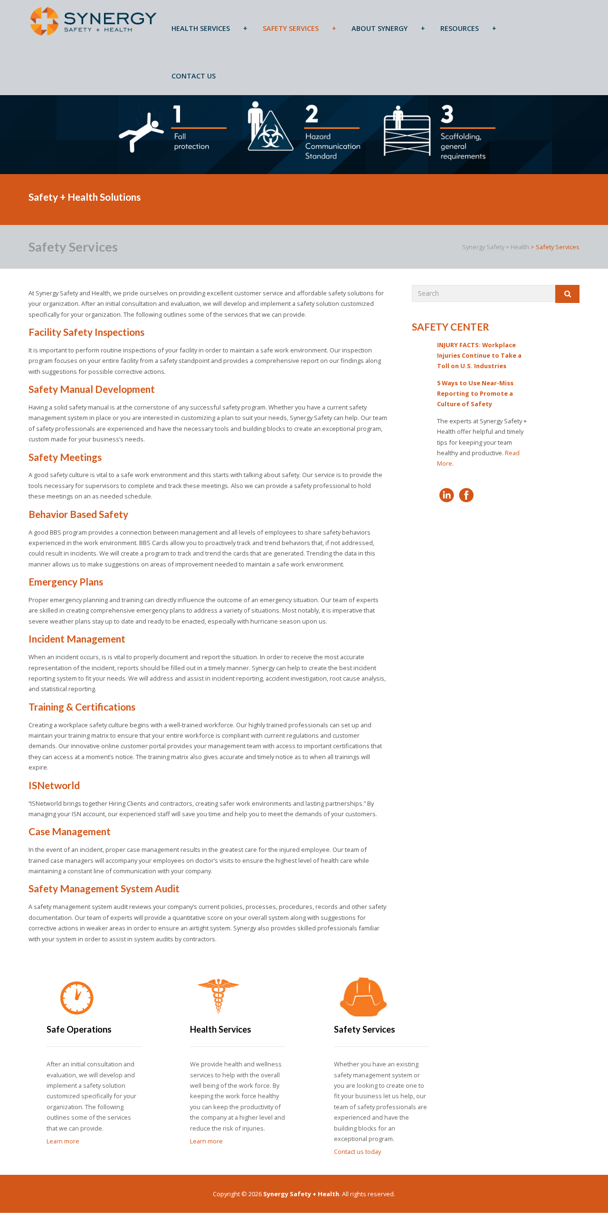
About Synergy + (388, 28)
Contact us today (357, 1151)
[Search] (567, 294)
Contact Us (193, 75)
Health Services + (209, 28)
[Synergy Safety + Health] (93, 21)
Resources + (468, 28)
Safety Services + (299, 28)
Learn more (63, 1141)
